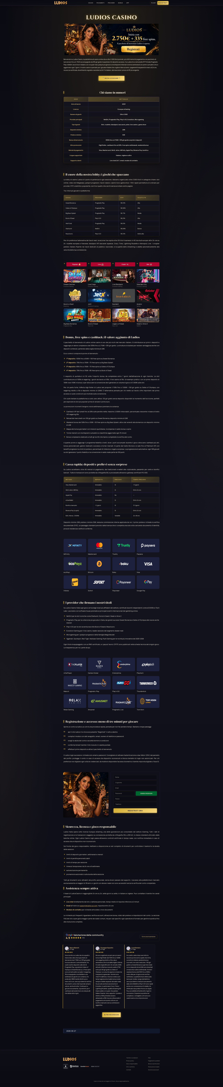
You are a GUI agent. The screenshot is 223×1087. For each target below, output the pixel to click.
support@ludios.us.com (88, 906)
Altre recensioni (111, 1015)
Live (99, 264)
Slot (148, 264)
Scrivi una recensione (148, 937)
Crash (124, 264)
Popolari (75, 264)
